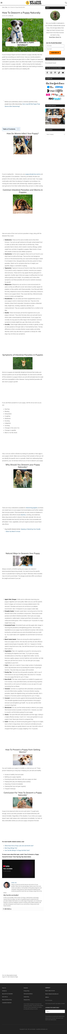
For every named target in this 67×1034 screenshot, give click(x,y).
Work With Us (5, 996)
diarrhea (23, 515)
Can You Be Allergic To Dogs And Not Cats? (17, 850)
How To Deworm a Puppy (13, 976)
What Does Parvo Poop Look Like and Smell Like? (19, 845)
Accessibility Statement (7, 1002)
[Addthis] (8, 909)
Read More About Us (55, 37)
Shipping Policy (27, 999)
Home (3, 7)
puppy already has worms (33, 174)
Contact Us (4, 990)
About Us (4, 987)
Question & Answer (13, 975)
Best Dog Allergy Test (11, 848)
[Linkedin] (10, 909)
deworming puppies (31, 507)
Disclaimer (26, 987)
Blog (6, 7)
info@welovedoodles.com (53, 993)
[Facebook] (3, 909)
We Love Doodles (33, 2)
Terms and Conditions (28, 993)
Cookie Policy (26, 996)
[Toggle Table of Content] (17, 129)
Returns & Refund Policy (7, 999)
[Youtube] (5, 909)
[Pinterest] (7, 909)
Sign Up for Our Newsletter (7, 993)
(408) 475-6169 (51, 990)
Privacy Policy (26, 990)
